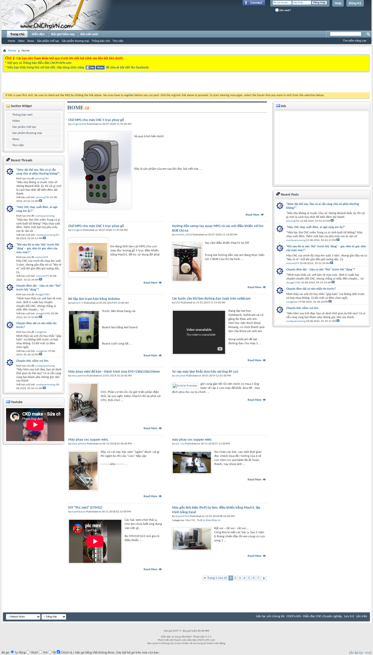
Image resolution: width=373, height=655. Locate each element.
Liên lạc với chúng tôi (270, 616)
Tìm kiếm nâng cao (354, 40)
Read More (253, 214)
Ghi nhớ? (285, 10)
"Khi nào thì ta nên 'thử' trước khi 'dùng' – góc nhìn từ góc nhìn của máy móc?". (326, 248)
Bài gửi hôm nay (63, 34)
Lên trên (361, 616)
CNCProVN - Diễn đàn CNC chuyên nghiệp (314, 616)
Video (21, 40)
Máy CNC (190, 520)
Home (11, 40)
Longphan (292, 302)
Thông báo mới (100, 40)
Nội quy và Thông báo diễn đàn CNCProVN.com (39, 63)
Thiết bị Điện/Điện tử (209, 520)
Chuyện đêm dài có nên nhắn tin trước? (311, 288)
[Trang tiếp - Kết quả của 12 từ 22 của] (264, 578)
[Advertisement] (122, 83)
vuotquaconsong (296, 240)
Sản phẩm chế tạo (48, 40)
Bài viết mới (89, 34)
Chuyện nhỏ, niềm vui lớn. (302, 308)
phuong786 (293, 221)
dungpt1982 (293, 282)
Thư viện (117, 40)
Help (338, 3)
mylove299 (292, 263)
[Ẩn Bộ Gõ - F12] (360, 652)
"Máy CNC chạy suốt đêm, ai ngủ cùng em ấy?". (316, 227)
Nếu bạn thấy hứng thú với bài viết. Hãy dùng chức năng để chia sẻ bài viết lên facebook (77, 67)
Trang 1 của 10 (217, 578)
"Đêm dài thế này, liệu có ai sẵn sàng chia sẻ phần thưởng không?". (322, 206)
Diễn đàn (38, 34)
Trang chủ (17, 34)
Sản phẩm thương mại (75, 40)
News (30, 40)
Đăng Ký (355, 3)
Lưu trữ (349, 616)
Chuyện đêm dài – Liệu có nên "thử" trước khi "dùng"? (320, 269)
